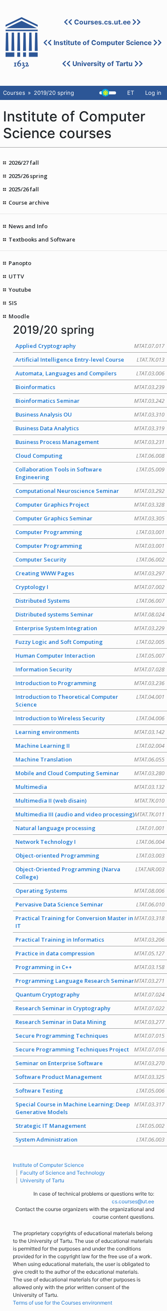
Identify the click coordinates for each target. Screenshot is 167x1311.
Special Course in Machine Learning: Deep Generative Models (89, 1108)
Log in (153, 92)
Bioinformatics (89, 387)
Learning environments (89, 732)
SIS (13, 303)
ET (130, 92)
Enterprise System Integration (89, 628)
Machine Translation (89, 759)
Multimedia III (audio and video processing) (89, 814)
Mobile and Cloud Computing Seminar (89, 773)
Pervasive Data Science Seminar (89, 904)
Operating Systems (89, 890)
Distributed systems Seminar (89, 614)
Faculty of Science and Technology (62, 1172)
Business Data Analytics (89, 428)
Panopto (20, 263)
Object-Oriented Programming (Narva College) (89, 873)
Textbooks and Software (42, 239)
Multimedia (89, 787)
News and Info (28, 226)
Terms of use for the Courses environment (62, 1302)
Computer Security (89, 559)
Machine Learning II (89, 745)
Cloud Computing (89, 455)
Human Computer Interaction (89, 655)
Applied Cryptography (89, 346)
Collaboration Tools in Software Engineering (89, 473)
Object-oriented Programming (89, 855)
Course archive (29, 202)
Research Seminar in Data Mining (89, 1022)
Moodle (19, 316)
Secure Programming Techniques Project (89, 1049)
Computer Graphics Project (89, 504)
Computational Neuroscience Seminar (89, 491)
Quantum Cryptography (89, 994)
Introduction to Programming (89, 683)
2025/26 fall (24, 189)
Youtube (20, 289)
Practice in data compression (89, 953)
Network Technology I (89, 842)
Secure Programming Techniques (89, 1035)
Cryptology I (89, 587)
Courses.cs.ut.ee (102, 22)
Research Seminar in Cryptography (89, 1008)
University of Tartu (102, 64)
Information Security (89, 669)
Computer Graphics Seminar (89, 518)
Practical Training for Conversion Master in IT (89, 922)
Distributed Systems (89, 600)
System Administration (89, 1139)
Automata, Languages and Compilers (89, 373)
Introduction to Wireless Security (89, 718)
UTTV (16, 276)
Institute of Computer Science (102, 43)
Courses (14, 92)
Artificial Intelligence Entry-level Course (89, 359)
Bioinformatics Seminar (89, 401)
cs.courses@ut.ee (133, 1201)
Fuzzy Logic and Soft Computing (89, 642)
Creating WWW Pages (89, 573)
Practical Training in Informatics (89, 939)
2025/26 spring (28, 176)
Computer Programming (89, 532)
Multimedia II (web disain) (89, 800)
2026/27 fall (24, 162)
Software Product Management (89, 1077)
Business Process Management (89, 442)
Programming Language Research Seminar (89, 981)
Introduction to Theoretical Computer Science (89, 700)
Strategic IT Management (89, 1126)
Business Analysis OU (89, 414)
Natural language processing (89, 828)
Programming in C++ (89, 967)
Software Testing (89, 1090)
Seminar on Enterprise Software (89, 1063)
